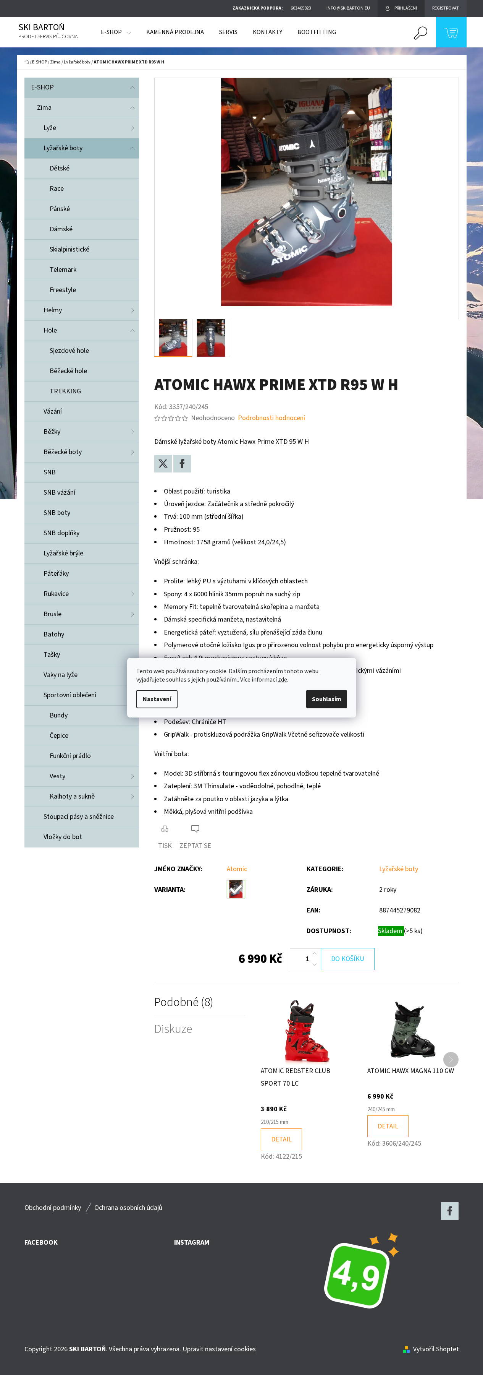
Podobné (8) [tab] (183, 1002)
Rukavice (56, 594)
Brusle (52, 614)
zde (282, 679)
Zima (44, 107)
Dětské (59, 168)
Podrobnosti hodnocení (271, 418)
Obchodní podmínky (52, 1208)
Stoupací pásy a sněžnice (79, 816)
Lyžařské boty (63, 148)
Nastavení (157, 699)
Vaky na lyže (61, 675)
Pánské (60, 209)
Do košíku (347, 959)
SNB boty (57, 513)
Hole (50, 330)
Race (57, 188)
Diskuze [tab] (173, 1029)
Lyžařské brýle (63, 553)
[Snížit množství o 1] (314, 964)
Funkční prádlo (70, 756)
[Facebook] (182, 463)
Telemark (63, 269)
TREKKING (65, 391)
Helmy (53, 310)
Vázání (53, 411)
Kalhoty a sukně (72, 796)
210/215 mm (274, 1122)
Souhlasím (326, 699)
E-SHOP (42, 87)
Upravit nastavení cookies (219, 1349)
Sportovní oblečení (70, 695)
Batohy (54, 634)
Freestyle (63, 290)
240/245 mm (381, 1110)
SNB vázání (59, 492)
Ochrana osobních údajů (128, 1208)
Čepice (59, 735)
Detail (281, 1139)
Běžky (52, 432)
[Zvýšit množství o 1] (314, 953)
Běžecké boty (63, 452)
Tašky (52, 654)
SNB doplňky (61, 533)
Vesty (57, 776)
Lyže (50, 128)
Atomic (237, 869)
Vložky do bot (63, 837)
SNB (50, 472)
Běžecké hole (68, 371)
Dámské (61, 229)
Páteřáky (56, 573)
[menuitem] (116, 32)
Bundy (59, 715)
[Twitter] (163, 463)
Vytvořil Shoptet (436, 1349)
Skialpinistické (69, 249)
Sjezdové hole (69, 351)
